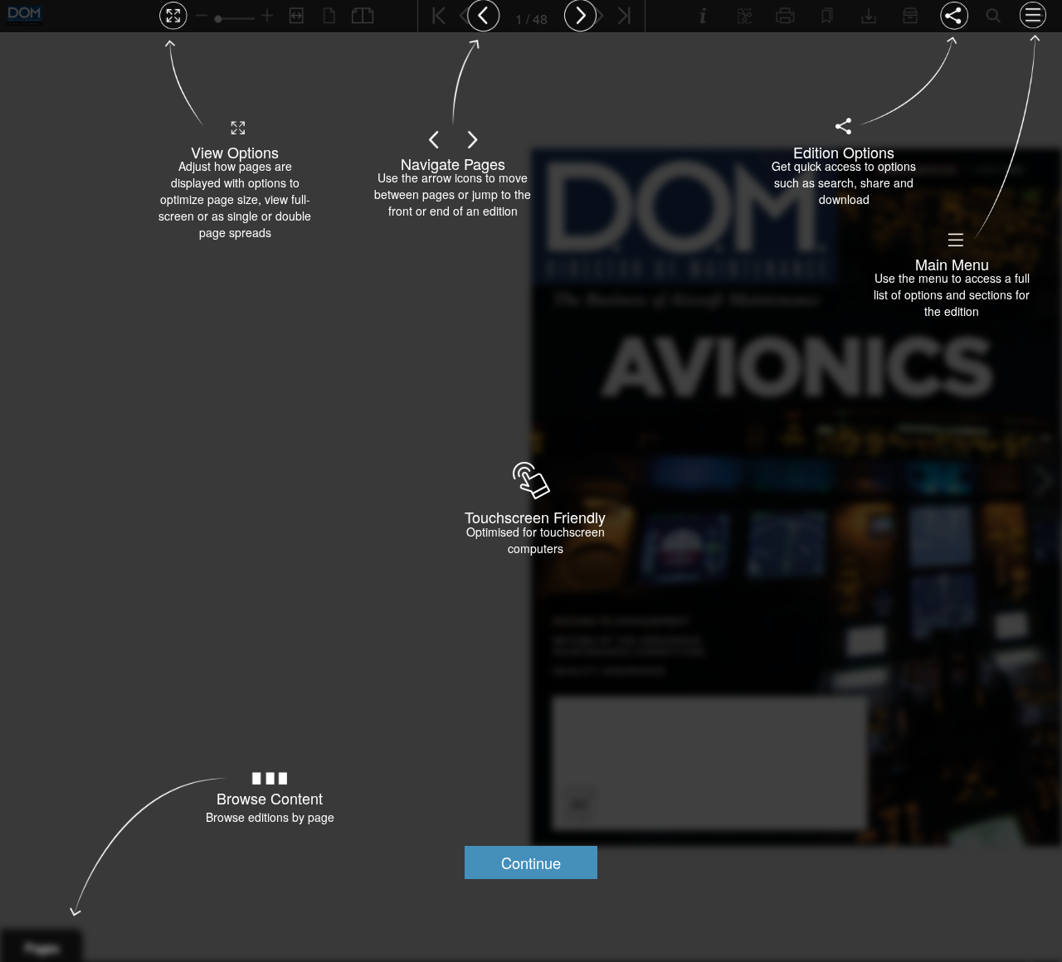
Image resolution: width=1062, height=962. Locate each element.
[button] (531, 862)
